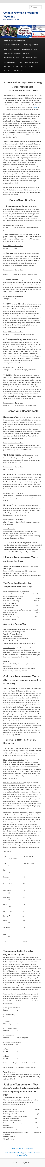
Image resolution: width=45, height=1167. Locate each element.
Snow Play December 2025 (12, 45)
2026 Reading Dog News (29, 49)
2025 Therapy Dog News (29, 58)
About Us (6, 71)
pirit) (35, 107)
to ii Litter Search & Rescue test (22, 1148)
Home (20, 62)
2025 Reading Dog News (11, 58)
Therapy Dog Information (30, 45)
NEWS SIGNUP (17, 71)
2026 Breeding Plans (31, 62)
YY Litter (23, 66)
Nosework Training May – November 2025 (16, 40)
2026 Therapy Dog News (11, 49)
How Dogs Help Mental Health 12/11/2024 (16, 53)
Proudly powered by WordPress (22, 1163)
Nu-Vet (31, 66)
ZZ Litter (15, 66)
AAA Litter (7, 66)
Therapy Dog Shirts (9, 62)
